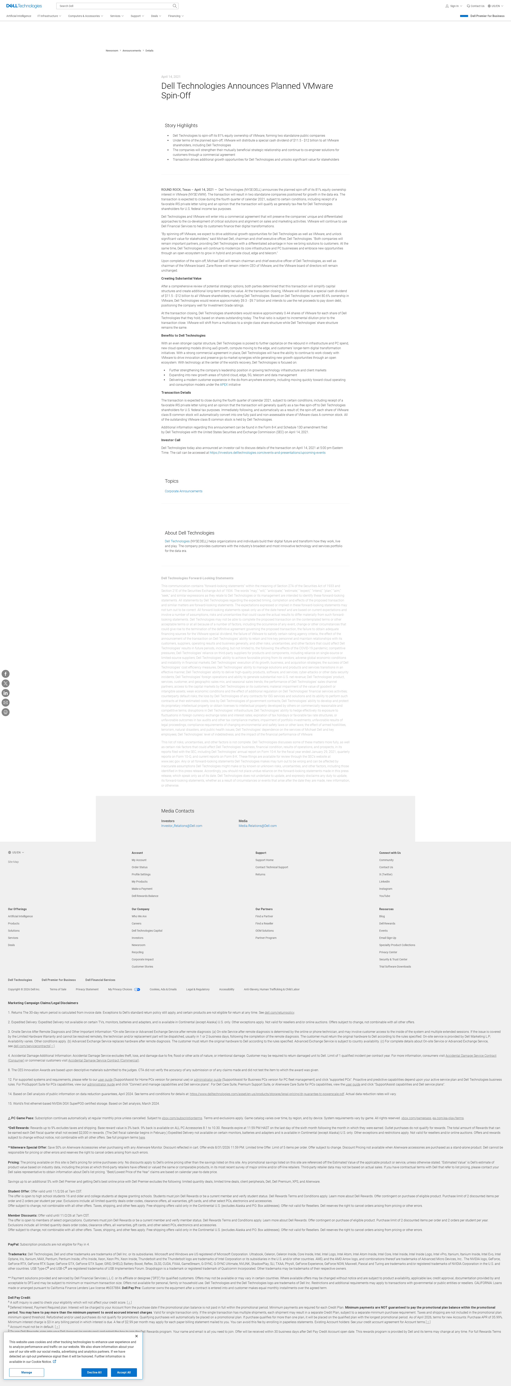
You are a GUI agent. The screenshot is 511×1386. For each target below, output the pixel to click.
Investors (137, 937)
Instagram (385, 888)
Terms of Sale (58, 989)
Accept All (124, 1372)
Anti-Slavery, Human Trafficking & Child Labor (272, 989)
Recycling (138, 952)
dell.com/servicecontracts (32, 1046)
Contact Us (386, 867)
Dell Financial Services (100, 980)
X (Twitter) (385, 874)
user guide (105, 1080)
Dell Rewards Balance (145, 896)
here (142, 1137)
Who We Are (139, 916)
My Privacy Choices (120, 989)
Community (386, 860)
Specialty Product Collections (397, 945)
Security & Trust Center (393, 959)
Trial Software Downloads (395, 966)
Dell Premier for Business (487, 16)
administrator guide (207, 1080)
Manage (26, 1372)
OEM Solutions (265, 930)
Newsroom (112, 50)
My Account (139, 860)
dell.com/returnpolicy (279, 1012)
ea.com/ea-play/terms (448, 1118)
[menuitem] (49, 16)
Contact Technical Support (272, 867)
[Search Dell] (175, 6)
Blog (382, 916)
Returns (260, 874)
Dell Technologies (177, 541)
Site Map (13, 861)
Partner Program (266, 937)
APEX (224, 385)
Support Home (264, 860)
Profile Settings (141, 874)
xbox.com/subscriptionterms (182, 1118)
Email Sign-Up (387, 937)
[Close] (136, 1336)
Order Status (140, 867)
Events (383, 930)
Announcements (132, 50)
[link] (475, 6)
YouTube (384, 896)
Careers (136, 923)
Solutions (14, 930)
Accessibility (226, 989)
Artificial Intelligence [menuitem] (18, 16)
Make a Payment (142, 888)
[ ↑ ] (52, 1046)
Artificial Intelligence (20, 916)
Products (13, 923)
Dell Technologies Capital (147, 930)
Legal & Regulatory (198, 989)
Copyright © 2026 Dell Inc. (24, 989)
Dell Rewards (387, 923)
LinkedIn (384, 881)
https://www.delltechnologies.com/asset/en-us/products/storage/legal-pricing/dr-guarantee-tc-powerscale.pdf (267, 1094)
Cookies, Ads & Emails (163, 989)
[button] (454, 6)
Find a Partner (264, 916)
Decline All (94, 1372)
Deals (11, 945)
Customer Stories (142, 966)
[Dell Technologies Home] (24, 6)
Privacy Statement (87, 989)
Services (13, 937)
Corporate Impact (143, 959)
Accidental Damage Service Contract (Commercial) (103, 1060)
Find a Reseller (264, 923)
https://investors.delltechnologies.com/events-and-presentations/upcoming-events (268, 453)
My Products (140, 881)
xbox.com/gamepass (416, 1118)
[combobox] (117, 6)
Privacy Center (388, 952)
